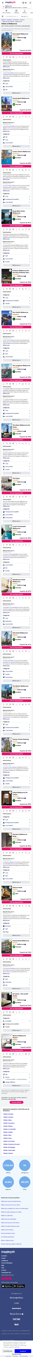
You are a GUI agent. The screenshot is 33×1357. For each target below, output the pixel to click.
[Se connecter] (30, 2)
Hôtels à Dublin (8, 1132)
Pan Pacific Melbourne (20, 312)
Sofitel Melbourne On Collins (20, 793)
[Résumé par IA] (10, 70)
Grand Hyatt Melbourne (21, 98)
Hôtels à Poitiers (8, 1114)
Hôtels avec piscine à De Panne (10, 1222)
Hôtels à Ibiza (7, 1120)
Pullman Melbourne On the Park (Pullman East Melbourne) (21, 271)
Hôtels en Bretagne (9, 1147)
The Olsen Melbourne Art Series (21, 426)
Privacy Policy (15, 1356)
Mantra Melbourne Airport (19, 1037)
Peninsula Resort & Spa (8, 1233)
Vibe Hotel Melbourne (20, 633)
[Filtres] (2, 16)
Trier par (23, 16)
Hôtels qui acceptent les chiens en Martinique (14, 1208)
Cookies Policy (8, 1356)
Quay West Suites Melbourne (19, 212)
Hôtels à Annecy (8, 1117)
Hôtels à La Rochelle (9, 1129)
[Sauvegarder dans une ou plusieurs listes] (10, 34)
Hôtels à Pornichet (9, 1141)
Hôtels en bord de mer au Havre (10, 1205)
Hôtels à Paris (7, 1138)
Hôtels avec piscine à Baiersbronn (11, 1201)
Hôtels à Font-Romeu (7, 1230)
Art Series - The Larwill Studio (20, 995)
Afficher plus (15, 93)
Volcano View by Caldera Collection (11, 1244)
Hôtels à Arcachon (8, 1123)
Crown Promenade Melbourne (19, 527)
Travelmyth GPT (6, 1272)
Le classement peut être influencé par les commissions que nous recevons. (15, 29)
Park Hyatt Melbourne (20, 34)
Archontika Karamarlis (7, 1237)
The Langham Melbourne (21, 366)
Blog (2, 1265)
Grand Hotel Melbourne (21, 941)
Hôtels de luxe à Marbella (8, 1219)
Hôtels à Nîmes (8, 1126)
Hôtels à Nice (7, 1135)
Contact (3, 1270)
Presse (3, 1258)
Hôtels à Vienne (8, 1153)
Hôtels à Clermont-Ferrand (11, 1144)
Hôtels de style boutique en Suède (11, 1212)
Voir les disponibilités (16, 53)
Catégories (4, 1260)
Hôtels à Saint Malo (9, 1150)
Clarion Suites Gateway (21, 739)
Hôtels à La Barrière (7, 1215)
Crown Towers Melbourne (21, 152)
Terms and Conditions (24, 1356)
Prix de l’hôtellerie (6, 1263)
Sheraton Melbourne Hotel (20, 835)
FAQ (2, 1268)
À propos (4, 1256)
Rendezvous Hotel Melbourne (19, 581)
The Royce (16, 478)
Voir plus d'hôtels (16, 1102)
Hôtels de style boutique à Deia (10, 1226)
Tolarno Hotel (17, 887)
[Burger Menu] (2, 2)
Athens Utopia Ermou (7, 1240)
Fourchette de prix (11, 16)
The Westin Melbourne (20, 686)
